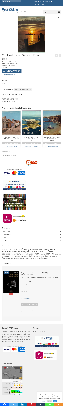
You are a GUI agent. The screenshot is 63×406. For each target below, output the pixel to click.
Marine (32, 253)
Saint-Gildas (14, 258)
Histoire (6, 251)
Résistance (54, 256)
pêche (26, 256)
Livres (4, 237)
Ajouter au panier (11, 71)
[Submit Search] (3, 1)
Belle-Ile (16, 249)
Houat (7, 83)
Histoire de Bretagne (19, 251)
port (22, 256)
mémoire (50, 253)
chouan (38, 250)
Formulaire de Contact (38, 333)
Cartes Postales (10, 82)
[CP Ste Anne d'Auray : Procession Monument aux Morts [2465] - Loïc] (56, 55)
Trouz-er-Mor (19, 339)
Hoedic (31, 252)
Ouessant (4, 256)
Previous (3, 130)
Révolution (6, 258)
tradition (31, 258)
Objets (5, 240)
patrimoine (11, 256)
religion (45, 256)
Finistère (44, 249)
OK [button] (55, 401)
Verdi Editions (10, 9)
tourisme (27, 258)
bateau (12, 249)
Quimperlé (39, 256)
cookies (44, 401)
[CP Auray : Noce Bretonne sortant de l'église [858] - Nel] (60, 55)
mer (37, 253)
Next (59, 130)
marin (26, 254)
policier (18, 256)
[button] (8, 74)
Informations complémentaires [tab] (22, 89)
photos (12, 339)
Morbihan (42, 254)
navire (59, 254)
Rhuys (49, 256)
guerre (51, 249)
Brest (20, 249)
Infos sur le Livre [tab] (8, 89)
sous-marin (22, 258)
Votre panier (39, 4)
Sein (18, 258)
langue (46, 252)
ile (41, 251)
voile (41, 258)
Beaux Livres (6, 231)
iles (43, 252)
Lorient (22, 254)
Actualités (19, 338)
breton (34, 250)
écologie (45, 258)
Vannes (37, 258)
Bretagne (27, 249)
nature (56, 254)
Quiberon (32, 256)
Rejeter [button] (49, 401)
